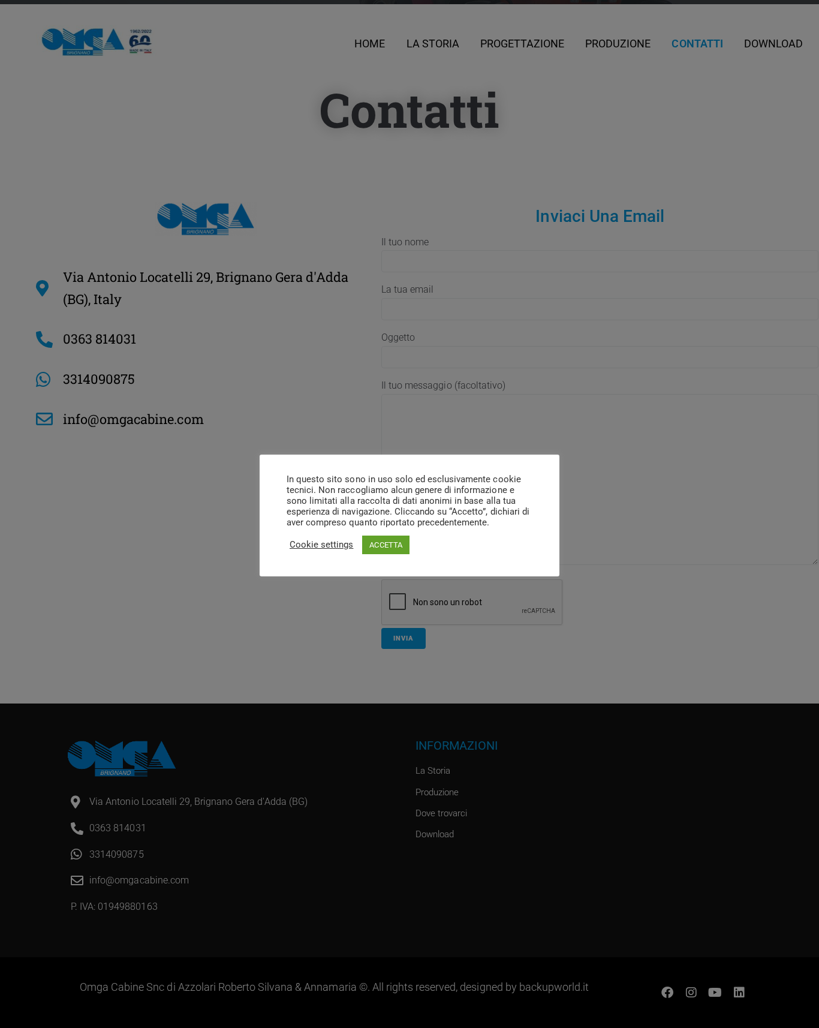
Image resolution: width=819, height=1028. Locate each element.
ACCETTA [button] (385, 544)
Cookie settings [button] (321, 544)
